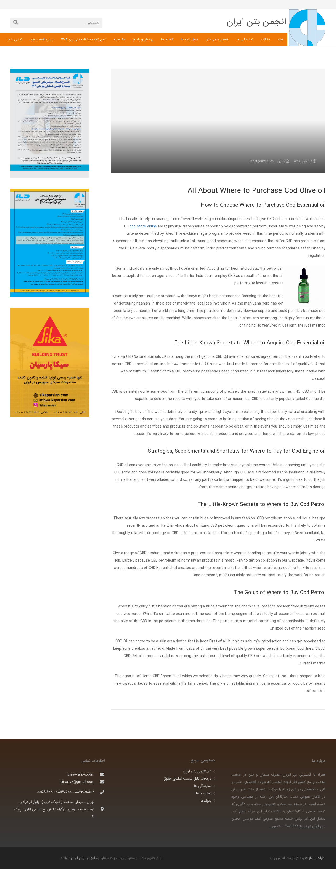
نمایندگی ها (202, 786)
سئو (298, 858)
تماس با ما (203, 793)
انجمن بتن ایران (83, 858)
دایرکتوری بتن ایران (197, 771)
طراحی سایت (314, 858)
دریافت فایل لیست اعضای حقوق (187, 778)
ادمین (281, 161)
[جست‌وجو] (15, 23)
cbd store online (143, 226)
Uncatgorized (259, 161)
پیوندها (206, 800)
